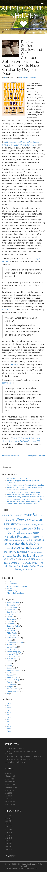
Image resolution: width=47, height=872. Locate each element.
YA (8, 693)
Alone (19, 515)
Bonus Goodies (12, 607)
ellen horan (10, 528)
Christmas (12, 524)
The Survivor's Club (27, 566)
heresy (36, 532)
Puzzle (9, 666)
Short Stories (12, 677)
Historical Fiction (15, 536)
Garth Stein (27, 528)
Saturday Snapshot (14, 670)
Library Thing (12, 647)
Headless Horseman (26, 533)
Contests (10, 621)
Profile (9, 588)
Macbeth (7, 548)
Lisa (5, 77)
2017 (8, 710)
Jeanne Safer (7, 383)
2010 (8, 726)
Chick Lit (10, 616)
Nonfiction (32, 77)
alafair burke (9, 515)
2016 (8, 712)
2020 (8, 708)
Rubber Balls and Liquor (28, 555)
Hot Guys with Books (35, 456)
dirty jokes (37, 524)
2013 (8, 719)
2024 (8, 705)
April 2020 (8, 799)
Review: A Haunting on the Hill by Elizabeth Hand (25, 497)
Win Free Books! (13, 689)
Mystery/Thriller (13, 654)
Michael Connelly (21, 547)
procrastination (8, 556)
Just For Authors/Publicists (17, 586)
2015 (8, 715)
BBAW (28, 519)
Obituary (24, 551)
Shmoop (26, 559)
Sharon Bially (16, 558)
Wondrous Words (13, 691)
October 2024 (10, 784)
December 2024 (10, 782)
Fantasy (19, 529)
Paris (31, 552)
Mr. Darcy (37, 547)
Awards (27, 515)
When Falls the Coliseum (16, 593)
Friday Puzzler (12, 633)
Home (9, 581)
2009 (8, 729)
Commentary (12, 619)
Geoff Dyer (14, 364)
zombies (27, 569)
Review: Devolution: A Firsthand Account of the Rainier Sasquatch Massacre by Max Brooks (24, 500)
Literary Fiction (12, 649)
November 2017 (11, 804)
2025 (8, 703)
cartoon (37, 519)
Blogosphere (12, 605)
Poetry (9, 663)
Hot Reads (11, 644)
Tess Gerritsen (11, 562)
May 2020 (8, 796)
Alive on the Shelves (24, 12)
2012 (8, 722)
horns (36, 536)
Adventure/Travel (13, 603)
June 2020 (8, 793)
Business (10, 614)
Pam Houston (8, 309)
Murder (8, 551)
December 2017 (10, 801)
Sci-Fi (6, 558)
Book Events (11, 610)
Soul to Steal (39, 559)
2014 (8, 717)
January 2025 (9, 779)
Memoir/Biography (14, 651)
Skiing (32, 558)
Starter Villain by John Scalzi (17, 490)
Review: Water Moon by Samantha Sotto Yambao (26, 485)
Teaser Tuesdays (13, 679)
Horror (9, 640)
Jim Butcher (22, 540)
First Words (11, 631)
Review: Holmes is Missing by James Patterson (24, 487)
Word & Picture (34, 868)
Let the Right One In (29, 543)
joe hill (30, 539)
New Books (11, 656)
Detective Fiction (13, 626)
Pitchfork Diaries (38, 552)
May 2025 (8, 773)
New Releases (12, 658)
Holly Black (29, 537)
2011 (8, 724)
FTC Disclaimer (12, 584)
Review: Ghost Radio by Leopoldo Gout (22, 504)
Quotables (11, 668)
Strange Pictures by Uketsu (17, 478)
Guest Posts (11, 635)
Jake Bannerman (14, 540)
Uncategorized (12, 684)
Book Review (23, 77)
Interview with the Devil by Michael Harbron (23, 494)
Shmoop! (10, 675)
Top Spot (10, 682)
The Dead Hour (29, 562)
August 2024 (9, 790)
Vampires (10, 686)
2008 (8, 731)
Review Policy (12, 591)
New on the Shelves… (12, 456)
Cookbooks (26, 524)
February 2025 (10, 776)
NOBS (16, 551)
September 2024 (11, 787)
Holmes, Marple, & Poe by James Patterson (23, 492)
